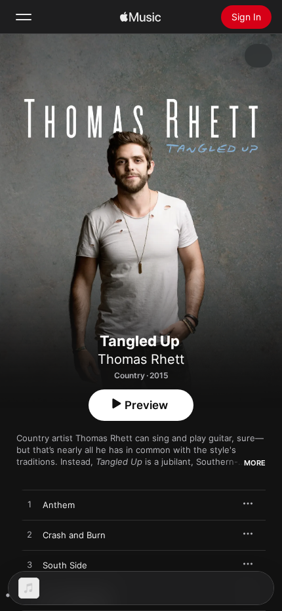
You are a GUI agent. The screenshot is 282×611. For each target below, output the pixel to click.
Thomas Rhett (141, 359)
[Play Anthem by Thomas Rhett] (29, 505)
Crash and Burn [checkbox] (74, 535)
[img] (140, 17)
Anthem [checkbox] (59, 505)
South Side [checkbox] (65, 565)
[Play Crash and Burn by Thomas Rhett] (29, 535)
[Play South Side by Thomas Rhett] (29, 565)
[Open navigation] (23, 17)
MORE (255, 462)
